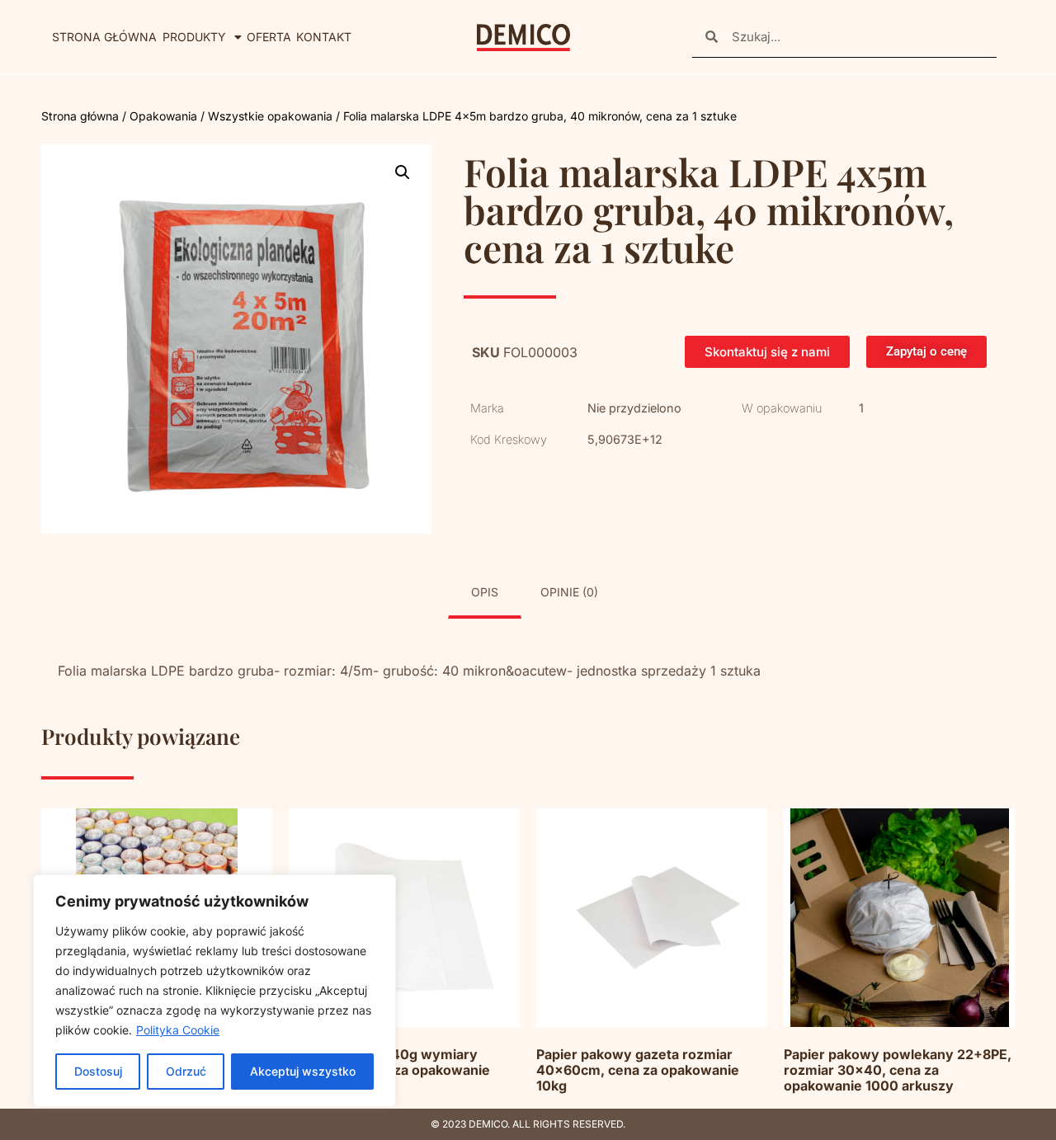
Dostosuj (98, 1071)
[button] (402, 172)
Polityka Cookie (177, 1030)
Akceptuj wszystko (303, 1071)
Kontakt (323, 37)
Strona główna (104, 37)
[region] (214, 990)
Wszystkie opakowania (270, 116)
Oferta (269, 37)
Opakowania (163, 116)
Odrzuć (186, 1071)
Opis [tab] (484, 592)
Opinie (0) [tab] (569, 592)
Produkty (194, 37)
